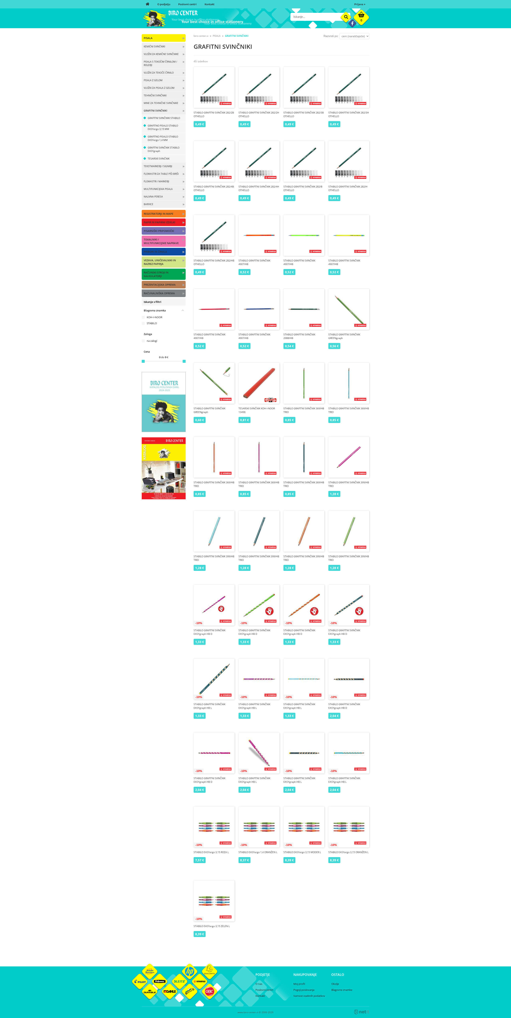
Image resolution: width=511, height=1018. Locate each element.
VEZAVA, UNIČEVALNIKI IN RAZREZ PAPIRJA (160, 262)
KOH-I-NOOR (154, 317)
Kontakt (209, 4)
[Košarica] (361, 18)
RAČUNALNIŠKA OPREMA (159, 293)
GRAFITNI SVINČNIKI (155, 110)
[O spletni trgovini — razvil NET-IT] (361, 1012)
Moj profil (299, 984)
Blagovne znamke (341, 990)
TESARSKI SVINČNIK (158, 158)
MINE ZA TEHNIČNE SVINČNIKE (161, 103)
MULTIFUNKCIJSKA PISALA (158, 189)
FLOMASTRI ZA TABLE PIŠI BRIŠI (161, 173)
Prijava (359, 4)
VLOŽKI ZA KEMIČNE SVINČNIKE (161, 54)
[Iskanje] (346, 17)
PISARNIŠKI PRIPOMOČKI (159, 231)
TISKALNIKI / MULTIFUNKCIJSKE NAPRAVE (161, 241)
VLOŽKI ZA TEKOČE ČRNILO (159, 72)
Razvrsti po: (331, 36)
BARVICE (148, 204)
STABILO (152, 323)
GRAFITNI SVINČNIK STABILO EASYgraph (163, 149)
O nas (259, 984)
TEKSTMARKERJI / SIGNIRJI (158, 166)
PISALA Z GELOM (153, 80)
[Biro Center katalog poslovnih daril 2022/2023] (164, 431)
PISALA (148, 38)
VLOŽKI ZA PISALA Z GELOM (159, 88)
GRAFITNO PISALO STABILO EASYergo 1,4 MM (163, 138)
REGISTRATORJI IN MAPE (158, 213)
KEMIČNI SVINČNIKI (154, 46)
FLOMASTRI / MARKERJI (156, 181)
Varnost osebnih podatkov (309, 996)
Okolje (335, 984)
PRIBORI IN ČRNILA (155, 251)
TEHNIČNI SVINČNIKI (155, 95)
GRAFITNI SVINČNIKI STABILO (164, 118)
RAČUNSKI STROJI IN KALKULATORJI (156, 274)
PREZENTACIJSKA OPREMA (160, 284)
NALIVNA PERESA (153, 196)
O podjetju (163, 4)
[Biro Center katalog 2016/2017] (164, 498)
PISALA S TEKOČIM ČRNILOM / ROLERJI (160, 63)
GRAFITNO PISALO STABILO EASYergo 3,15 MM (163, 127)
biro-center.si (201, 36)
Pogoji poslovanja (303, 990)
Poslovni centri (187, 4)
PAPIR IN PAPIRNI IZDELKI (159, 222)
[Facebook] (352, 23)
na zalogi (152, 341)
